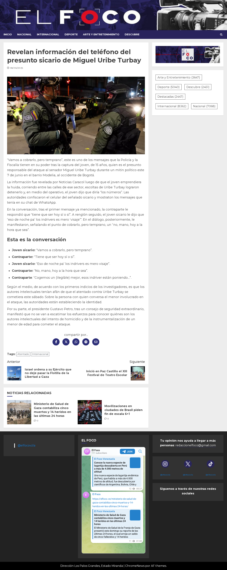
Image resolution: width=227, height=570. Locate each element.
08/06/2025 (16, 68)
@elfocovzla (26, 445)
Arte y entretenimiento (101, 34)
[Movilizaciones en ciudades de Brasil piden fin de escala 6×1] (90, 412)
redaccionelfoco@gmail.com (195, 445)
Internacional (48, 34)
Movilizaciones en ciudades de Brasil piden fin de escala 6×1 (123, 410)
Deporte (71, 34)
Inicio (8, 34)
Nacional (24, 34)
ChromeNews (135, 566)
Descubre (132, 34)
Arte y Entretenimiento (178, 77)
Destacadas (170, 96)
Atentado (23, 354)
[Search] (221, 34)
